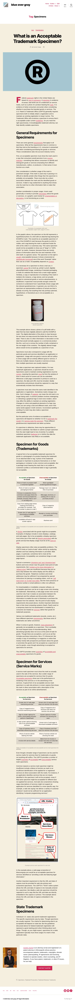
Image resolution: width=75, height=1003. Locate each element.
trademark (30, 98)
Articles (51, 6)
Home (47, 3)
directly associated (44, 538)
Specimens (21, 980)
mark (51, 105)
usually (18, 257)
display (20, 531)
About (56, 6)
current (18, 374)
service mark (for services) (34, 421)
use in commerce (35, 100)
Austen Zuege (37, 47)
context (51, 261)
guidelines (39, 120)
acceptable (34, 759)
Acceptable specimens (24, 678)
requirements (38, 143)
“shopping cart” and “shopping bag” (43, 562)
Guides (52, 3)
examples (39, 652)
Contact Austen (44, 968)
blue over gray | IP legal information (18, 999)
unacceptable (46, 759)
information (43, 193)
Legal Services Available (23, 990)
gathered (34, 434)
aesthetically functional (24, 259)
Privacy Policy (35, 990)
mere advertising (47, 625)
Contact (30, 990)
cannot (26, 268)
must (40, 374)
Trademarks (39, 30)
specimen (46, 100)
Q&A (58, 3)
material (35, 394)
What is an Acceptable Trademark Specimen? (37, 38)
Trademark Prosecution (31, 980)
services (37, 610)
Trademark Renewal (43, 980)
